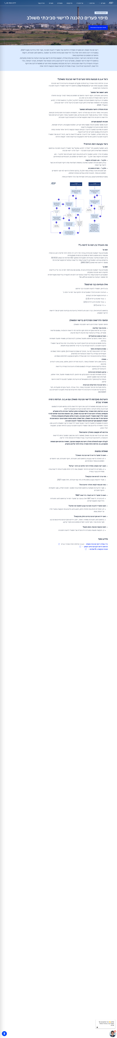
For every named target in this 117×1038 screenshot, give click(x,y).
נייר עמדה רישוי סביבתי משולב (97, 544)
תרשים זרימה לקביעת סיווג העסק (96, 547)
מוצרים (103, 3)
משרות (51, 3)
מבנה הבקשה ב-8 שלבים (99, 549)
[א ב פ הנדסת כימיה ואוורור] (111, 3)
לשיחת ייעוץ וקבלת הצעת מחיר (98, 27)
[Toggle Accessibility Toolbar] (4, 1033)
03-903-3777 (11, 3)
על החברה (80, 3)
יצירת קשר (41, 3)
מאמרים (59, 3)
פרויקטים (69, 3)
